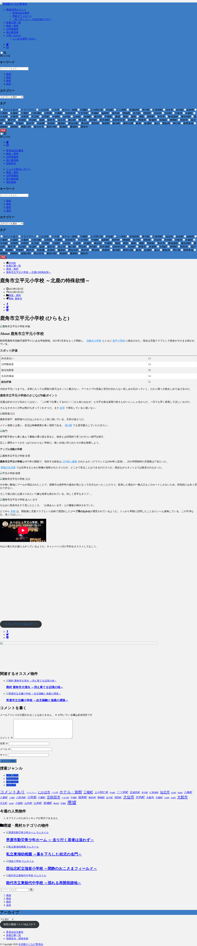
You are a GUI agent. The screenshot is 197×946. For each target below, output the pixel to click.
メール (5, 749)
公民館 (32, 797)
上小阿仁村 (101, 792)
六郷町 (41, 797)
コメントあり (12, 792)
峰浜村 (56, 803)
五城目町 (135, 792)
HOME (12, 263)
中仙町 (112, 793)
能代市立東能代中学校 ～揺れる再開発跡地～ (43, 883)
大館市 (182, 797)
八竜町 (12, 798)
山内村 (28, 803)
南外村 (92, 797)
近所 (62, 408)
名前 (4, 743)
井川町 (145, 792)
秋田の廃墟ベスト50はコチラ (20, 924)
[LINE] (7, 310)
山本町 (38, 803)
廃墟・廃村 (12, 26)
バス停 (55, 792)
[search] (31, 889)
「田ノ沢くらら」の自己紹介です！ (32, 19)
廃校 (8, 77)
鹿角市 (18, 298)
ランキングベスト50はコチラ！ (21, 624)
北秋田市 (53, 797)
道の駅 (68, 425)
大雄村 (173, 798)
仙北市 (165, 792)
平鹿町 (63, 803)
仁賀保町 (154, 792)
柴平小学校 (119, 340)
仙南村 (180, 793)
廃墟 (8, 74)
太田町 (11, 803)
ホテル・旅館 (70, 792)
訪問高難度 (12, 29)
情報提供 (11, 163)
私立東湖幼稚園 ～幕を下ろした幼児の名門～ (44, 854)
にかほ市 (44, 792)
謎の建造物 (12, 32)
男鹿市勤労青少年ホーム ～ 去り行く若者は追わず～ (50, 840)
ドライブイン (31, 793)
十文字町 (65, 798)
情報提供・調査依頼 (17, 938)
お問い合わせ (13, 35)
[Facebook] (7, 304)
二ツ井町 (122, 792)
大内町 (140, 797)
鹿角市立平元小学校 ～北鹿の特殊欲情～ (28, 272)
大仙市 (128, 797)
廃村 (8, 80)
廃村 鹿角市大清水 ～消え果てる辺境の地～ (34, 687)
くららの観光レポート (18, 169)
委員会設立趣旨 (21, 13)
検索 (3, 130)
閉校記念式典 (8, 467)
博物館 (101, 797)
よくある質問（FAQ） (24, 38)
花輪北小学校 (93, 340)
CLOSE (6, 56)
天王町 (3, 803)
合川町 (109, 797)
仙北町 (173, 793)
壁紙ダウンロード (22, 16)
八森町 (4, 797)
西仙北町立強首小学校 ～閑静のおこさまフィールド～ (51, 868)
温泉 (8, 84)
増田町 (118, 797)
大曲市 (150, 797)
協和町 (82, 797)
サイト (3, 755)
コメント (6, 737)
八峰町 (188, 792)
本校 (13, 511)
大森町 (159, 797)
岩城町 (47, 803)
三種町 (88, 792)
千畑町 (73, 798)
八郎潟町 (21, 797)
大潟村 (166, 798)
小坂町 (19, 803)
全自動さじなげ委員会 (30, 944)
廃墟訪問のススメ (16, 9)
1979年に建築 (69, 461)
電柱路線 (11, 182)
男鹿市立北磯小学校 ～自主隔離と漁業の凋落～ (37, 700)
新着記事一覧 (13, 22)
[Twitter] (7, 307)
